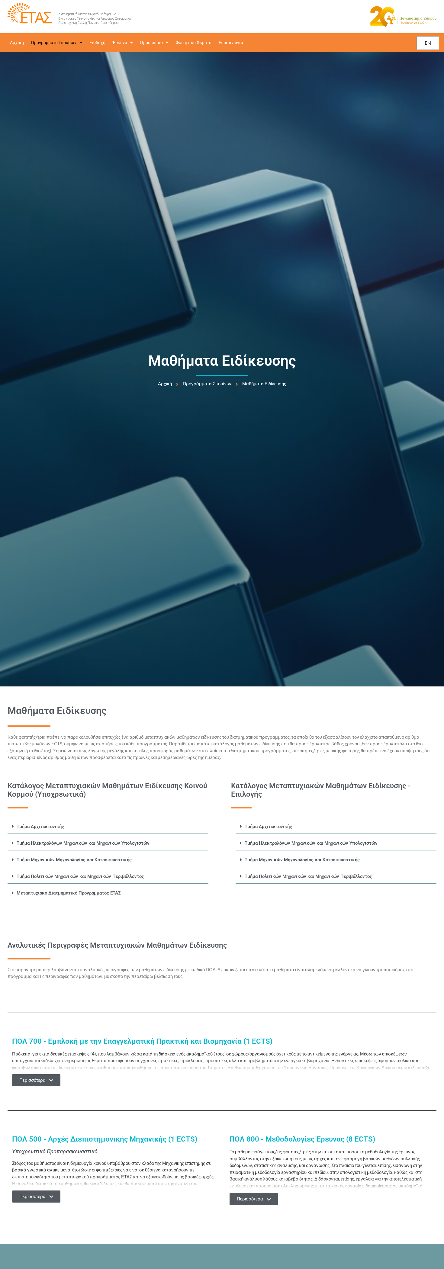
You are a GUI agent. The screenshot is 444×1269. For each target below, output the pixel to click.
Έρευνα (120, 42)
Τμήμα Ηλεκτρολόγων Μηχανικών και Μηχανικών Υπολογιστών (83, 843)
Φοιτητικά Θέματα (193, 42)
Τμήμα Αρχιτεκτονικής (40, 826)
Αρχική (17, 42)
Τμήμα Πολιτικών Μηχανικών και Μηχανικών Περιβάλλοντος (80, 876)
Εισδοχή (97, 42)
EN (428, 43)
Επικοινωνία (231, 42)
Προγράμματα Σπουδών (53, 42)
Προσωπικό (151, 42)
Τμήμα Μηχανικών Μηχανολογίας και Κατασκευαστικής (74, 860)
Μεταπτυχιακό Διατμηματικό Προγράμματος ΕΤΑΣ (69, 893)
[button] (108, 827)
